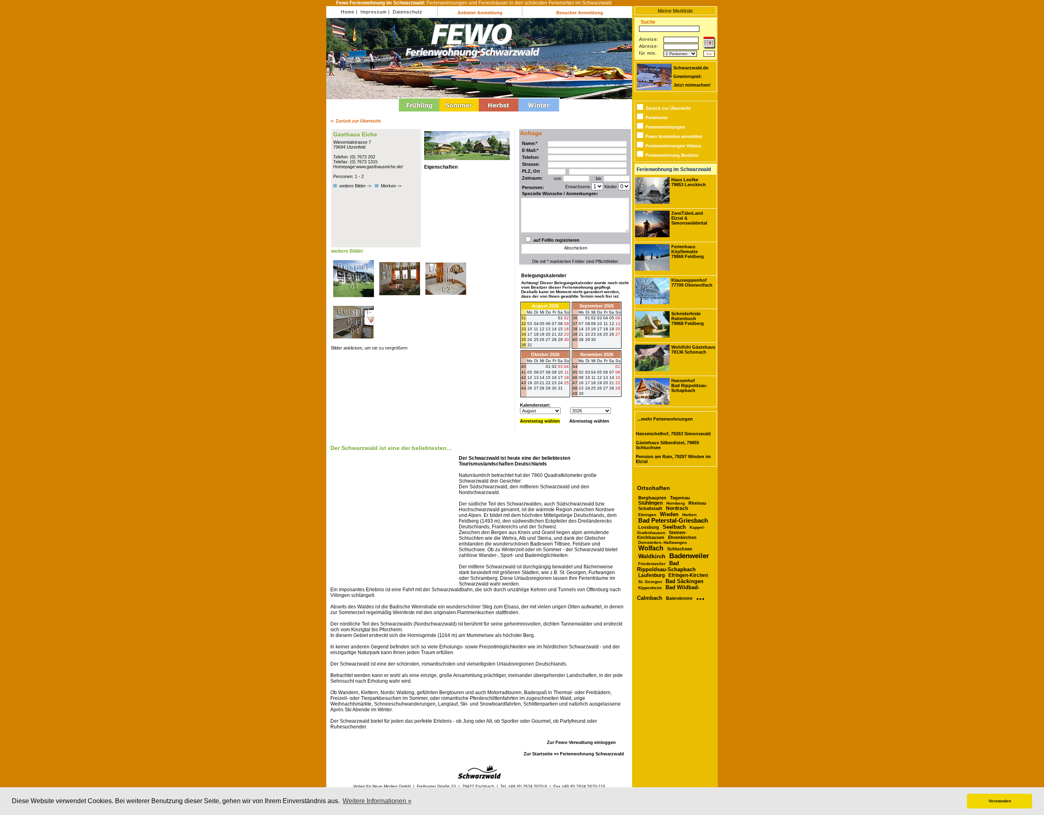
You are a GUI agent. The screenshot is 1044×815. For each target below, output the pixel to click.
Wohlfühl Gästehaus (693, 349)
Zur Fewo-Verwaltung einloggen (581, 742)
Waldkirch (652, 556)
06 (617, 318)
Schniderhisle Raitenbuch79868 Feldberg (687, 318)
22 (587, 334)
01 (587, 318)
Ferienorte (657, 117)
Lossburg (648, 527)
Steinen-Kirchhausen (662, 535)
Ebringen (647, 514)
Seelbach (674, 527)
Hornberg (675, 503)
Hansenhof (689, 385)
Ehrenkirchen (682, 537)
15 (587, 329)
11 (606, 323)
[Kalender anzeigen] (709, 47)
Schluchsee (679, 548)
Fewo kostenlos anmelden (674, 136)
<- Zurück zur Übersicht (355, 120)
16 (593, 329)
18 (605, 329)
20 (617, 329)
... (700, 596)
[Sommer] (459, 112)
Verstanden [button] (1000, 801)
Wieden (669, 514)
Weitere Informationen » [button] (377, 800)
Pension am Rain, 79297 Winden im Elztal (673, 459)
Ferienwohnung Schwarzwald (592, 753)
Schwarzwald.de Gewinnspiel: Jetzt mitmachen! (692, 76)
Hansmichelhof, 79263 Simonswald (673, 433)
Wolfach (651, 548)
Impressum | (374, 11)
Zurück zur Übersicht (668, 108)
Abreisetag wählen (589, 421)
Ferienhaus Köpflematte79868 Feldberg (687, 251)
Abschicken (575, 247)
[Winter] (538, 112)
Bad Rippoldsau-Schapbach (666, 566)
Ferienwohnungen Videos (673, 145)
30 (566, 339)
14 (581, 329)
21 (581, 334)
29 (560, 339)
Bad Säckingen (684, 581)
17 (599, 329)
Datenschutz (406, 11)
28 (554, 339)
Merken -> (391, 185)
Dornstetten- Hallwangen (662, 542)
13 (617, 323)
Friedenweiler (652, 563)
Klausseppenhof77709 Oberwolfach (691, 282)
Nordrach (677, 508)
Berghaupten (652, 497)
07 (581, 323)
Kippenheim (650, 588)
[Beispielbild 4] (353, 343)
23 (593, 334)
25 (536, 339)
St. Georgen (650, 581)
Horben (689, 514)
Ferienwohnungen (665, 127)
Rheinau (697, 503)
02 (593, 318)
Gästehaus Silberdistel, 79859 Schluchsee (667, 445)
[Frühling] (419, 112)
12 (611, 323)
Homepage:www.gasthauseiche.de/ (368, 166)
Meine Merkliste (675, 11)
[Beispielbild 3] (445, 299)
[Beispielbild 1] (354, 299)
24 (599, 334)
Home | (349, 11)
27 (548, 339)
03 (599, 318)
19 (611, 329)
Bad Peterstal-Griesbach (673, 520)
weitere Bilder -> (356, 185)
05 (611, 318)
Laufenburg (651, 575)
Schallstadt (650, 508)
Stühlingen (650, 502)
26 (542, 339)
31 (529, 345)
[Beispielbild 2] (400, 299)
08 (587, 323)
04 (605, 318)
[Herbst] (498, 112)
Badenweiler (689, 556)
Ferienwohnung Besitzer (672, 155)
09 (593, 323)
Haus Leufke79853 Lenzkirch (688, 182)
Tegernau (680, 497)
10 (599, 323)
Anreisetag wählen (540, 421)
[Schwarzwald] (479, 777)
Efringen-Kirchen (688, 575)
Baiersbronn (679, 598)
